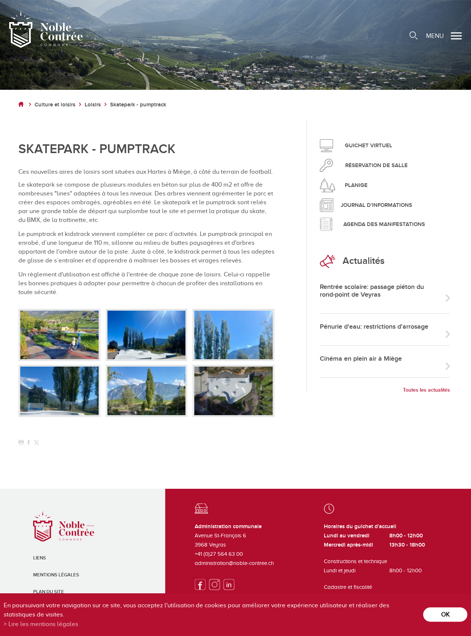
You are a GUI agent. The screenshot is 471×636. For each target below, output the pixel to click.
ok (445, 614)
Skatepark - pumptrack (138, 104)
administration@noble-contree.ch (234, 563)
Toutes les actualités (426, 390)
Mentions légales (56, 575)
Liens (39, 558)
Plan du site (48, 592)
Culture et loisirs (55, 104)
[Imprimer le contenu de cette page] (21, 442)
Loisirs (93, 104)
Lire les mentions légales (43, 624)
